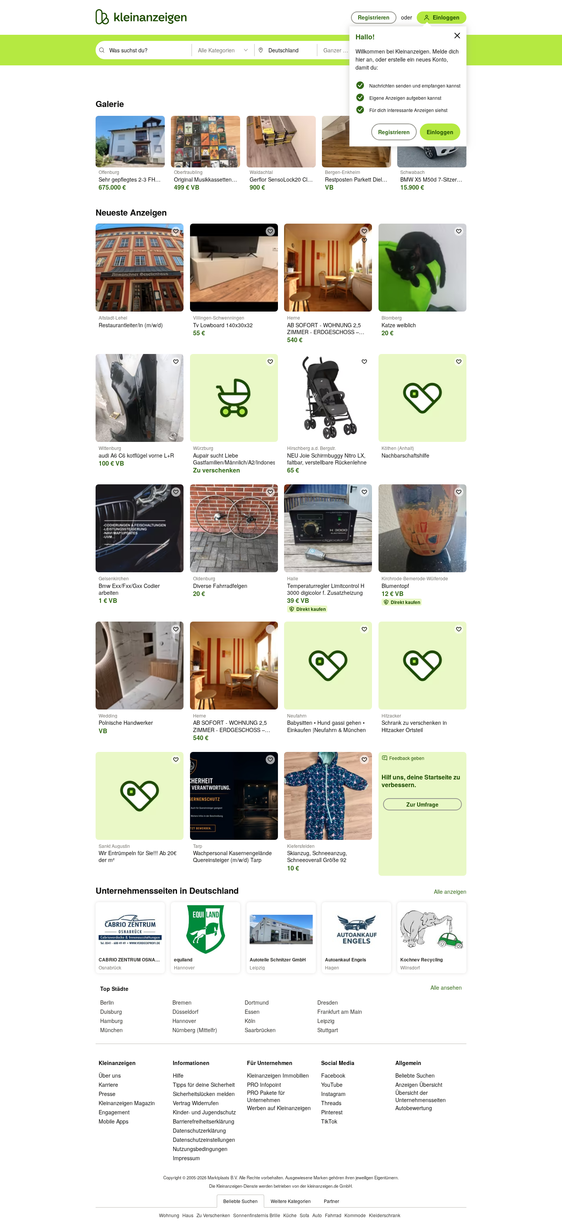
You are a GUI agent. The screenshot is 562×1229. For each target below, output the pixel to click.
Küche (290, 1215)
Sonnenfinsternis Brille (256, 1215)
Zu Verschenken (213, 1215)
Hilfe (178, 1075)
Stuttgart (327, 1030)
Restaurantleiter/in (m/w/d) (131, 325)
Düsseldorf (185, 1011)
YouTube (332, 1084)
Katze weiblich (399, 325)
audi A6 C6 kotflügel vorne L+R (136, 455)
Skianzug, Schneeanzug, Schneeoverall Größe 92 (317, 856)
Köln (250, 1020)
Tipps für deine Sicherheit (204, 1084)
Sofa (304, 1215)
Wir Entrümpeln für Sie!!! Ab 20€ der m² (138, 856)
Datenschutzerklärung (199, 1130)
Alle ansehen (446, 987)
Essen (252, 1011)
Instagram (333, 1093)
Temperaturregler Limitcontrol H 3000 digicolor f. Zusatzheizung (325, 589)
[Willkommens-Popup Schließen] (457, 35)
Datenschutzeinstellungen (204, 1139)
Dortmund (257, 1002)
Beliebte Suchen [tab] (240, 1201)
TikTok (329, 1121)
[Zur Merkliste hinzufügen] (175, 231)
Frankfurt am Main (339, 1011)
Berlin (107, 1002)
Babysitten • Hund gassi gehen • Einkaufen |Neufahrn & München (326, 726)
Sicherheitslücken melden (204, 1093)
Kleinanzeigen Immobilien (278, 1075)
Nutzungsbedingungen (200, 1149)
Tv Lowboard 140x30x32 (223, 325)
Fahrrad (333, 1215)
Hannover (184, 1020)
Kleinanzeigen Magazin (127, 1103)
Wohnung (169, 1215)
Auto (317, 1215)
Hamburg (111, 1020)
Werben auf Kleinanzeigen (279, 1108)
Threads (331, 1103)
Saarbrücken (260, 1030)
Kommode (355, 1215)
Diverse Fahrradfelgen (220, 585)
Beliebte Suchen (415, 1075)
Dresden (327, 1002)
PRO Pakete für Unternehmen (266, 1096)
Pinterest (332, 1112)
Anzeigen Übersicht (418, 1084)
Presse (107, 1093)
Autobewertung (413, 1108)
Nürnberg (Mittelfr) (194, 1030)
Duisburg (111, 1011)
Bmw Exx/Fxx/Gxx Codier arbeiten (129, 589)
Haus (187, 1215)
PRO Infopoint (264, 1084)
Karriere (108, 1084)
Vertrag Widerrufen (196, 1103)
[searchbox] (150, 50)
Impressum (186, 1158)
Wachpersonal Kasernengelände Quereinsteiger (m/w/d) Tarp (232, 856)
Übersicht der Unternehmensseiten (420, 1096)
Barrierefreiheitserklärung (203, 1121)
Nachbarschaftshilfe (405, 455)
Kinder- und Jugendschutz (204, 1112)
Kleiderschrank (384, 1215)
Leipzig (326, 1020)
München (111, 1030)
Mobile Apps (113, 1121)
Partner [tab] (331, 1201)
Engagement (114, 1112)
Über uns (110, 1075)
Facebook (333, 1075)
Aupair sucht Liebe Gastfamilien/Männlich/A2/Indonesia (236, 458)
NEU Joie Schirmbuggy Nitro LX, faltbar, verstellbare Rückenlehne (327, 458)
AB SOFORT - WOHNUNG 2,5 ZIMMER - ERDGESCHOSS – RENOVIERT (324, 332)
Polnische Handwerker (126, 722)
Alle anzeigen (450, 891)
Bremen (182, 1002)
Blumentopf (395, 585)
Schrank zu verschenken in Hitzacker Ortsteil (414, 726)
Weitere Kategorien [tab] (291, 1201)
